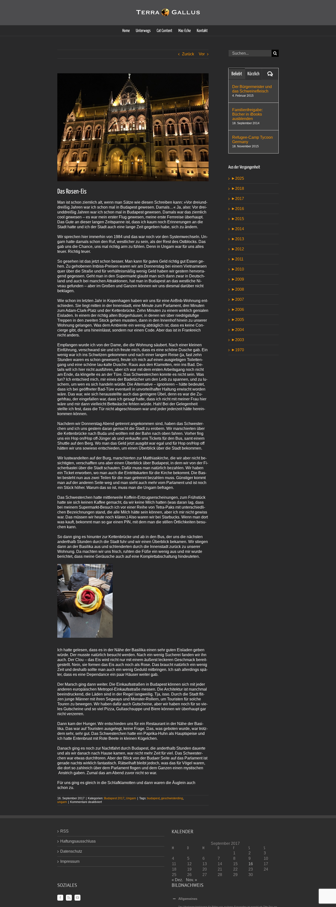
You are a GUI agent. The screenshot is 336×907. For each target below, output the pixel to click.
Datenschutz (71, 851)
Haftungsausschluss (78, 841)
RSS (64, 831)
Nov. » (191, 880)
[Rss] (69, 898)
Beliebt (236, 74)
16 (250, 864)
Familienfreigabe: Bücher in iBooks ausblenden (247, 114)
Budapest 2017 (114, 798)
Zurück (188, 54)
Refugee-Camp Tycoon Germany (252, 139)
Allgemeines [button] (187, 899)
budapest (153, 798)
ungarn (62, 802)
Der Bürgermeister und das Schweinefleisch (252, 89)
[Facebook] (60, 898)
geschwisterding (172, 798)
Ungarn (131, 798)
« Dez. (177, 880)
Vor (202, 54)
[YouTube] (77, 898)
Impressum (69, 861)
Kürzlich (253, 74)
